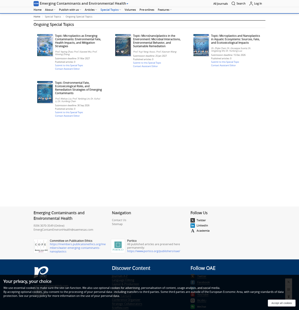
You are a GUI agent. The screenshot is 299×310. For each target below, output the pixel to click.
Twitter (201, 220)
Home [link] (37, 16)
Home (38, 10)
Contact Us (119, 220)
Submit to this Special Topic (69, 65)
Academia (203, 231)
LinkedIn (202, 225)
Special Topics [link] (53, 16)
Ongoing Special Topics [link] (79, 16)
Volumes (130, 10)
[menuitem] (37, 10)
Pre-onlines (146, 10)
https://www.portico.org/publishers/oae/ (153, 251)
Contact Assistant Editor (67, 68)
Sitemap (117, 224)
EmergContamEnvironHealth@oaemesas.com (63, 230)
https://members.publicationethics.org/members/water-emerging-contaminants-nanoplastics (78, 247)
